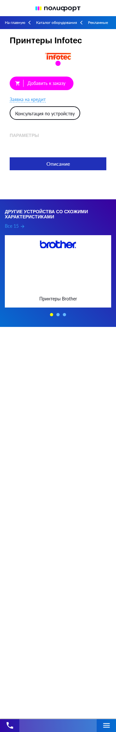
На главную (15, 22)
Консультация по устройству (45, 113)
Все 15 (15, 226)
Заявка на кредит (28, 99)
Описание (58, 164)
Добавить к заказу (40, 83)
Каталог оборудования (56, 22)
